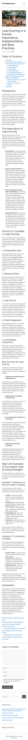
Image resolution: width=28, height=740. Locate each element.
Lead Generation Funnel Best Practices (12, 717)
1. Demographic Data (13, 65)
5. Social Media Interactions (14, 72)
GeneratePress (14, 737)
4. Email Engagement (13, 70)
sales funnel (11, 626)
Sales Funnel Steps (7, 720)
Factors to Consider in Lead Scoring (15, 63)
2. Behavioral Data (12, 67)
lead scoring (5, 624)
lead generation (8, 618)
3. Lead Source (11, 69)
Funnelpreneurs (8, 3)
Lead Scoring (16, 618)
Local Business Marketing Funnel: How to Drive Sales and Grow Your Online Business (13, 630)
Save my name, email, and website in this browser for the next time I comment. (14, 681)
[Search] (24, 696)
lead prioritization (18, 622)
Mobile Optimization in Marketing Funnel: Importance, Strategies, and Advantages (12, 637)
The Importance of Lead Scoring (14, 62)
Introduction (9, 60)
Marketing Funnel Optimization (10, 715)
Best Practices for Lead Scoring (15, 74)
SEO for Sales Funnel (7, 713)
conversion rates (8, 622)
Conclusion (8, 86)
